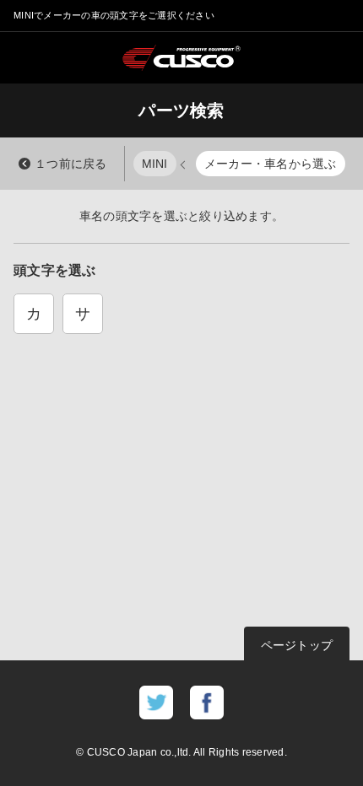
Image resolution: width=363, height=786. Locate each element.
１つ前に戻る (71, 163)
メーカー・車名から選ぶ (270, 163)
